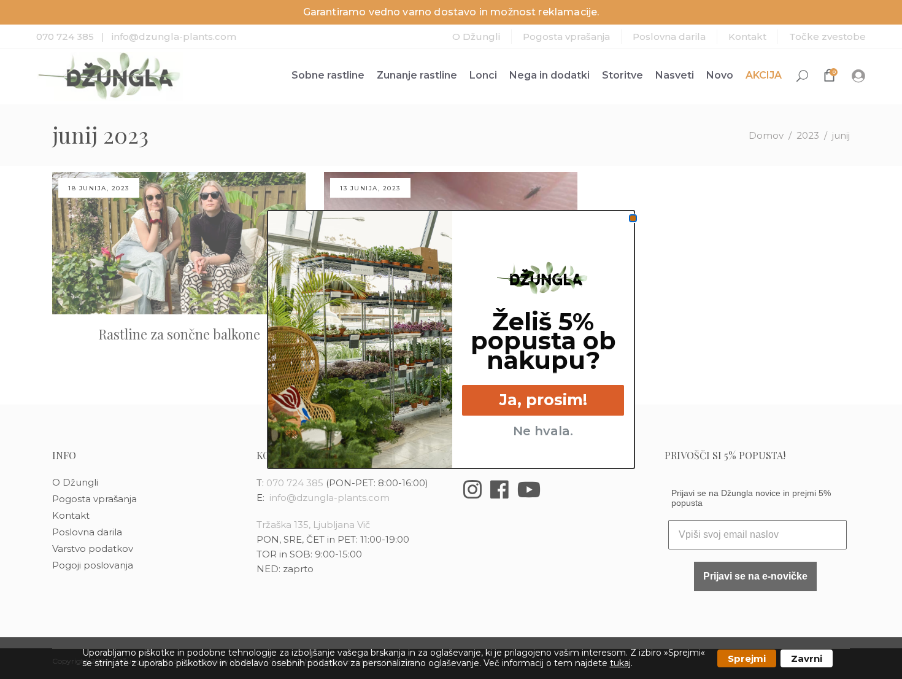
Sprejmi (747, 658)
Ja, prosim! (543, 399)
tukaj (620, 663)
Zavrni (806, 658)
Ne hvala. (543, 431)
